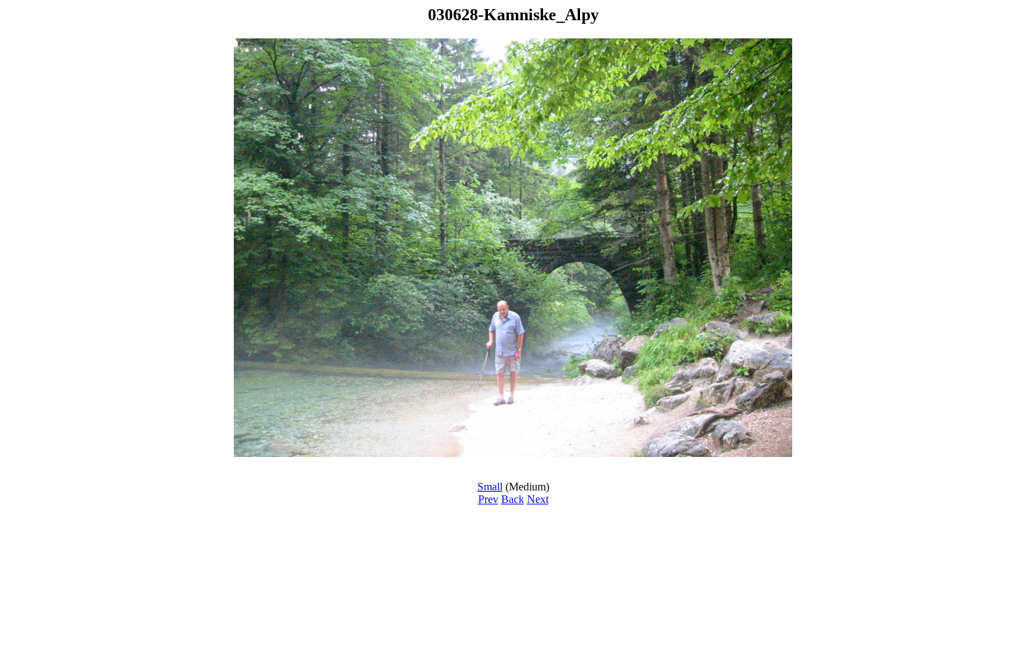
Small (490, 487)
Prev (488, 499)
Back (512, 499)
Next (538, 499)
